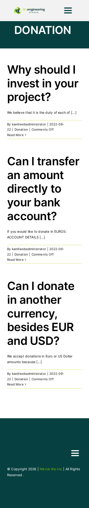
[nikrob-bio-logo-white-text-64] (14, 445)
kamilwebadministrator (29, 124)
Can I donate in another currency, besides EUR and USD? (40, 313)
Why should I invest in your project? (42, 83)
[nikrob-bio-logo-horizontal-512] (29, 8)
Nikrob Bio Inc (51, 469)
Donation (21, 129)
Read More (15, 135)
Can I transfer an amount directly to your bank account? (43, 188)
